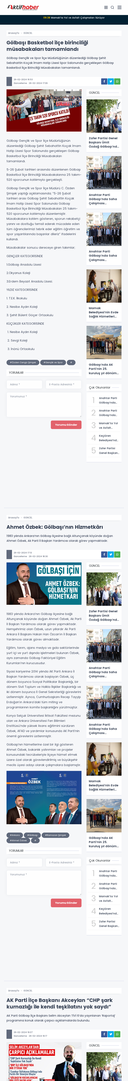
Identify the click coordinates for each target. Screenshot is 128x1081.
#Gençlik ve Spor (53, 362)
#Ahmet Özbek (18, 840)
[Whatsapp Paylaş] (117, 81)
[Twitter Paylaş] (111, 81)
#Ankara (15, 835)
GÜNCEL (28, 33)
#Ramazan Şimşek (55, 835)
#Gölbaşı (32, 835)
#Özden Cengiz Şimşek (23, 362)
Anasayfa (13, 33)
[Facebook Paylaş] (104, 81)
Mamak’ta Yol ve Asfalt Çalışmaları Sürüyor (74, 17)
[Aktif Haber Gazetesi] (23, 7)
